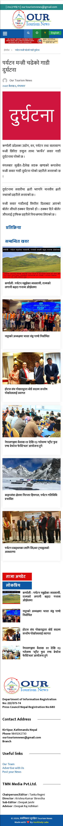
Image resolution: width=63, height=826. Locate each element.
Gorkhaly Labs (40, 822)
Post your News (11, 772)
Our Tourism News (21, 80)
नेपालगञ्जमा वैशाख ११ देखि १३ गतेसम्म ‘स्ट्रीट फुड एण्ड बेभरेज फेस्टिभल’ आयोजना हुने (31, 444)
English (55, 32)
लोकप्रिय (13, 585)
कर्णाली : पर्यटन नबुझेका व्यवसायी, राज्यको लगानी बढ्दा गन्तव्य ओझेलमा (28, 285)
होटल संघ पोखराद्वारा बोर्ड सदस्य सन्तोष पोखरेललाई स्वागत (26, 391)
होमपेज (7, 50)
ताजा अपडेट (16, 576)
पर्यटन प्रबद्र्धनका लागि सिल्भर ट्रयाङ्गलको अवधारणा (27, 550)
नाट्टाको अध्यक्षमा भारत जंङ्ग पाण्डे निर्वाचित (27, 336)
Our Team (9, 764)
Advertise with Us (13, 768)
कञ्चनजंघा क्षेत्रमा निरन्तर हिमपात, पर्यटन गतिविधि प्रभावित (31, 497)
